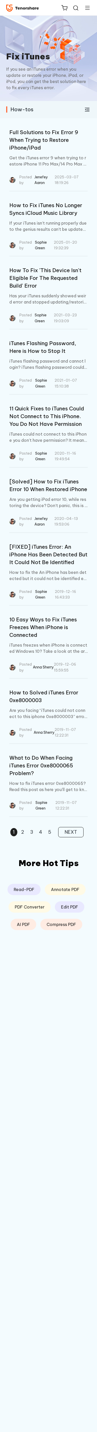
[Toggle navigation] (85, 7)
